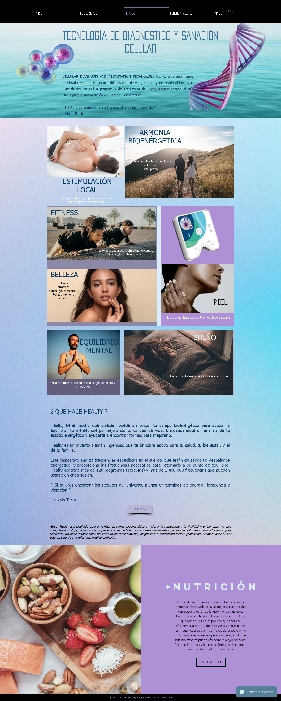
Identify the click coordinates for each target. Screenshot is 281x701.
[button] (230, 12)
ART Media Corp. (166, 698)
